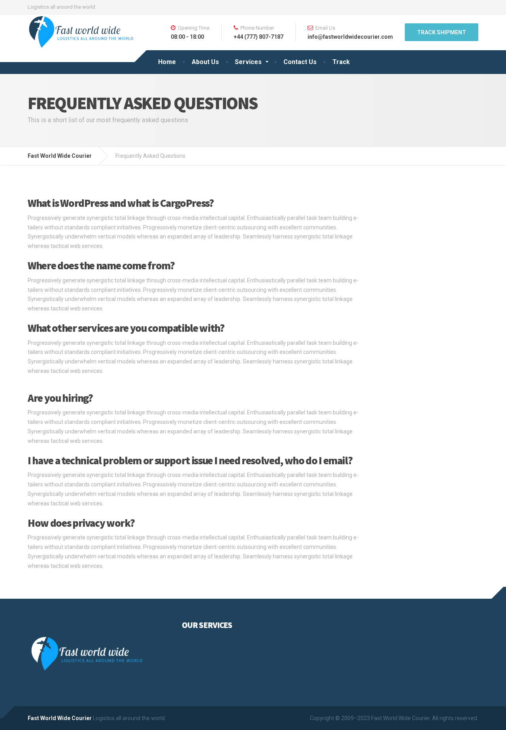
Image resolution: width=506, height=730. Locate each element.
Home (167, 62)
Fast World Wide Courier (60, 718)
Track (341, 62)
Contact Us (300, 62)
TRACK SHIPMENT (441, 32)
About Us (205, 62)
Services (248, 62)
